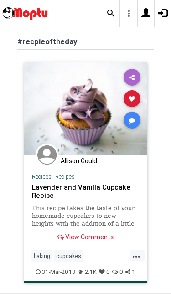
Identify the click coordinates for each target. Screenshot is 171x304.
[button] (111, 13)
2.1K (91, 272)
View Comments (89, 237)
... (136, 255)
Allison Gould (79, 161)
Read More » (85, 108)
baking (42, 255)
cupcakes (68, 255)
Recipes (41, 176)
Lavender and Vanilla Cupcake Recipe (81, 191)
